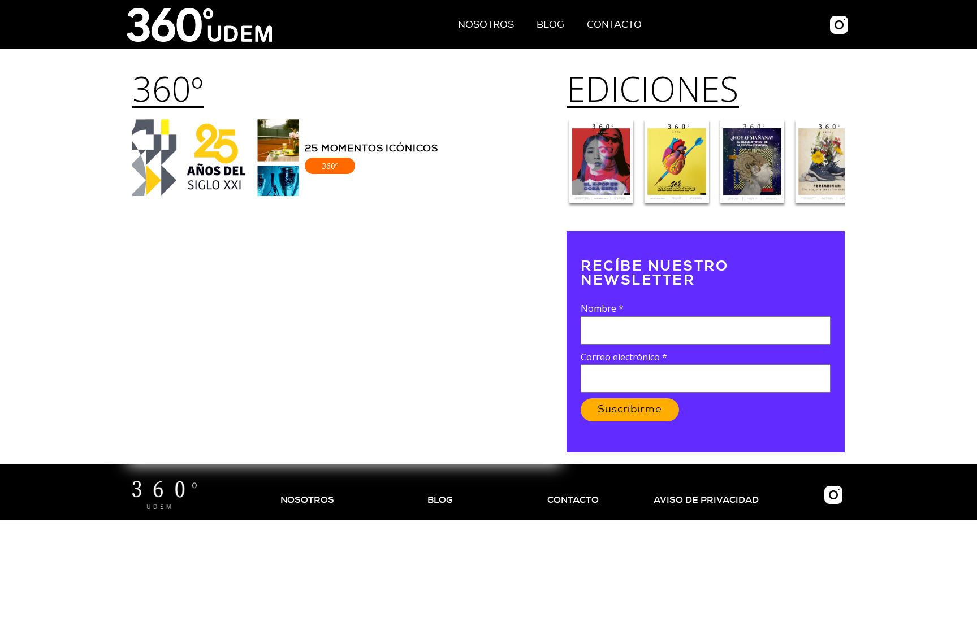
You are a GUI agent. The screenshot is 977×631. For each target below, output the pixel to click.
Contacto (614, 24)
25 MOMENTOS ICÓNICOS (371, 148)
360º (168, 89)
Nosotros (486, 24)
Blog (550, 24)
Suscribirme (630, 409)
